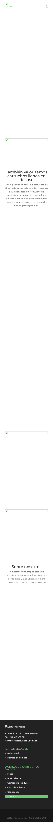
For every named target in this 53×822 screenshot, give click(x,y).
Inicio (10, 774)
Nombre (10, 665)
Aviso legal (13, 753)
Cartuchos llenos (16, 787)
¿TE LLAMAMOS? (21, 116)
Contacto (12, 796)
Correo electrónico (16, 669)
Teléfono (9, 676)
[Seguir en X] (26, 595)
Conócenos (13, 792)
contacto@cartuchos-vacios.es (21, 740)
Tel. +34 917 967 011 (15, 737)
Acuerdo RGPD (14, 679)
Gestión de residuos (18, 783)
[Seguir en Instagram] (32, 595)
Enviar (29, 701)
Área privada (14, 778)
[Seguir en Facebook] (20, 595)
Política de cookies (17, 757)
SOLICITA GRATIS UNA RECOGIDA (24, 99)
